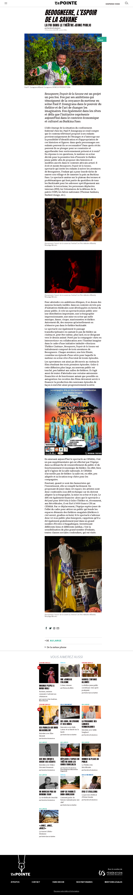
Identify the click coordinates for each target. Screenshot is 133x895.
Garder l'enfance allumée (89, 681)
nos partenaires (84, 882)
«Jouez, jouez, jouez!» (45, 827)
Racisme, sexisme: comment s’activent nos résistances (47, 694)
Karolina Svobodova (53, 28)
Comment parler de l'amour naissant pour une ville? (69, 800)
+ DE (53, 640)
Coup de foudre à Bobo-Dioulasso (67, 793)
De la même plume (56, 647)
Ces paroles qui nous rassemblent (48, 729)
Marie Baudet (43, 701)
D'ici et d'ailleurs (89, 791)
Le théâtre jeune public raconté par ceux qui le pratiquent (90, 687)
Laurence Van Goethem (49, 699)
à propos (15, 882)
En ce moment (66, 704)
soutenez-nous (113, 4)
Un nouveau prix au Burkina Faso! (47, 793)
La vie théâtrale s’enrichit (48, 798)
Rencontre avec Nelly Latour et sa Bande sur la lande (69, 729)
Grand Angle (44, 662)
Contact (36, 882)
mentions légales (113, 882)
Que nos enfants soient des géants (47, 760)
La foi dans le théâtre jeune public (68, 25)
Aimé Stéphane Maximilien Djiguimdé (69, 770)
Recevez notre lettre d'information (66, 891)
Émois (62, 662)
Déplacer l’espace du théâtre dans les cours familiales (69, 761)
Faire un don (58, 882)
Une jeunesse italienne (66, 681)
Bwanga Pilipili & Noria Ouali (46, 687)
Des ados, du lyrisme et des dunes (69, 723)
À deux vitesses (66, 685)
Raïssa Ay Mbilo (68, 688)
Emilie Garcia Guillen (91, 693)
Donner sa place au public (90, 760)
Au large (100, 39)
